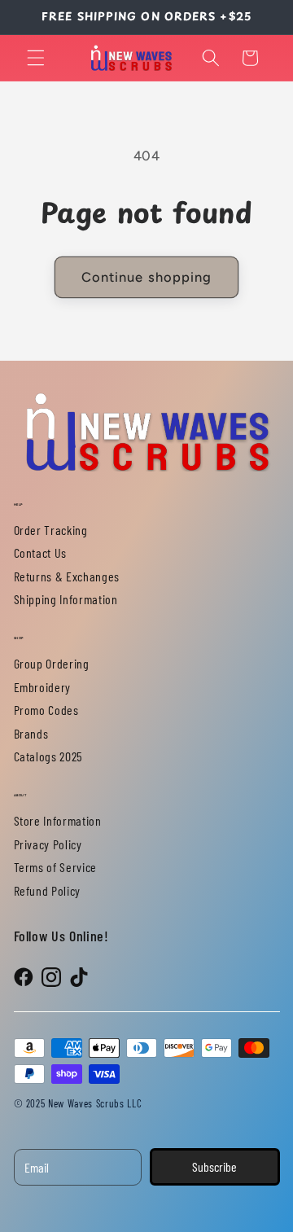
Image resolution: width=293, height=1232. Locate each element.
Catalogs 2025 (49, 756)
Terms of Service (56, 867)
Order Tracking (51, 529)
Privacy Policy (48, 844)
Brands (31, 733)
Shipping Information (66, 599)
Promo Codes (46, 709)
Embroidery (43, 687)
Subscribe (214, 1166)
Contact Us (41, 552)
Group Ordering (52, 663)
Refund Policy (47, 890)
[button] (35, 57)
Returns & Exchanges (67, 576)
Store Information (58, 820)
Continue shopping (146, 277)
